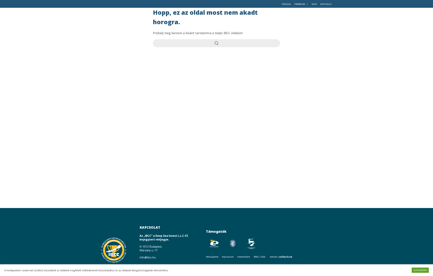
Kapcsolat (326, 4)
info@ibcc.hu (148, 257)
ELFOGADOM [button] (420, 270)
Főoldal (286, 4)
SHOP (314, 4)
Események (299, 4)
